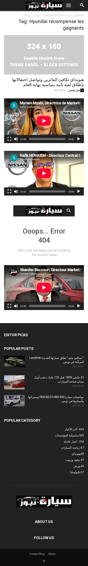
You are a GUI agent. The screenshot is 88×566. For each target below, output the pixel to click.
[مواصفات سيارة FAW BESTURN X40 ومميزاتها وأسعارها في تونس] (14, 400)
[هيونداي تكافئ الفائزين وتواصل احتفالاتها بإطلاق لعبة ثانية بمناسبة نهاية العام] (44, 55)
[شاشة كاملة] (9, 139)
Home (26, 15)
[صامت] (16, 139)
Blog (41, 554)
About (51, 554)
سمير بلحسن (74, 90)
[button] (68, 5)
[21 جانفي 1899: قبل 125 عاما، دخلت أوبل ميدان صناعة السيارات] (14, 382)
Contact (33, 554)
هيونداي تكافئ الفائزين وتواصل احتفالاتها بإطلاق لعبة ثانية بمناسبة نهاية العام (48, 82)
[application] (44, 120)
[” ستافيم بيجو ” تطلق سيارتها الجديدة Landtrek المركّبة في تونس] (14, 361)
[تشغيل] (79, 139)
